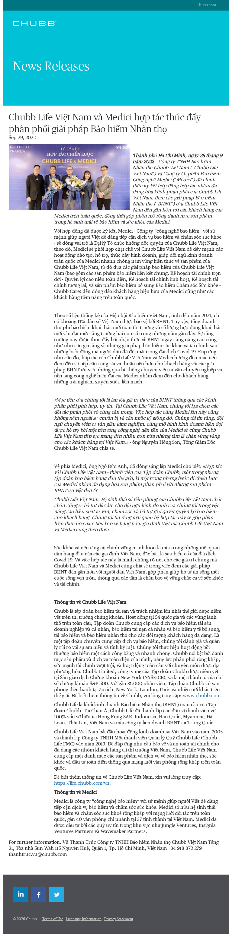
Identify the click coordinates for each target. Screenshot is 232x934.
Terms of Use (52, 919)
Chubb (34, 23)
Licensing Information (84, 919)
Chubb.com (206, 5)
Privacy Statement (118, 919)
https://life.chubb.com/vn (81, 783)
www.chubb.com (202, 696)
